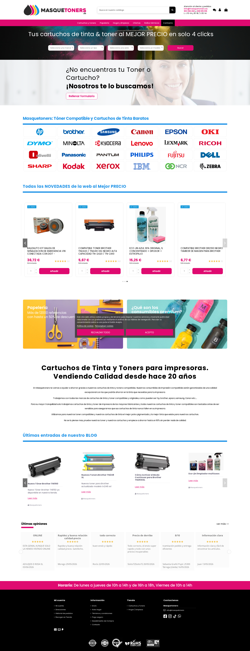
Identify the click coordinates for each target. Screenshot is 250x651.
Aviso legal (96, 609)
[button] (86, 23)
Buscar (180, 48)
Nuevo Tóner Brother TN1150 (96, 483)
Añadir (54, 271)
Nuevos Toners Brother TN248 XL (151, 476)
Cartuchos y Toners (137, 606)
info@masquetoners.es (196, 8)
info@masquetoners (175, 610)
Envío (94, 606)
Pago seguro (97, 617)
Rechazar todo (100, 332)
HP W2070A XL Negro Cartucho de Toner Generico (44, 485)
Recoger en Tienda (64, 617)
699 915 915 (202, 11)
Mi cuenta (60, 606)
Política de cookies (85, 325)
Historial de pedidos (64, 613)
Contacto (96, 624)
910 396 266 (189, 11)
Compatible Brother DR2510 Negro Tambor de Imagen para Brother (202, 249)
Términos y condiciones (102, 613)
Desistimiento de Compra (103, 621)
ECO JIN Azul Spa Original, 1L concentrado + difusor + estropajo (146, 250)
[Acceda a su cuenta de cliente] (220, 10)
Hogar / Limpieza (136, 609)
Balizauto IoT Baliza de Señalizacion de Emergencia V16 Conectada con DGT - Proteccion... (46, 252)
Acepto (149, 332)
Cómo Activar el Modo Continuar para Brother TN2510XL (202, 477)
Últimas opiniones (34, 524)
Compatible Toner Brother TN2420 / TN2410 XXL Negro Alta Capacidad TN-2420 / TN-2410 (97, 250)
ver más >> (223, 523)
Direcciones (61, 609)
